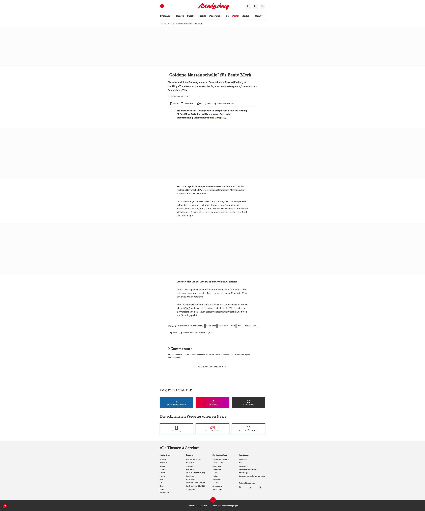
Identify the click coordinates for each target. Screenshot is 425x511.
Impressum (243, 459)
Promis (202, 15)
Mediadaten (216, 479)
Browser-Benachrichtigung (195, 473)
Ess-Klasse (190, 476)
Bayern (180, 15)
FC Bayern (163, 469)
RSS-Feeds (190, 469)
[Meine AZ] (262, 6)
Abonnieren (216, 466)
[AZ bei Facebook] (240, 487)
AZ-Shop (215, 483)
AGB (240, 463)
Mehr (258, 15)
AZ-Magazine (217, 486)
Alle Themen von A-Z (193, 459)
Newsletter (190, 463)
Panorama (214, 15)
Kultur (245, 15)
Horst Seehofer (232, 289)
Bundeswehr (223, 326)
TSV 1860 (163, 473)
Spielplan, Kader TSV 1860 (195, 486)
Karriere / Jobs (217, 463)
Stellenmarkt (190, 489)
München (165, 15)
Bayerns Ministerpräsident (212, 289)
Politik (235, 15)
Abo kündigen (244, 473)
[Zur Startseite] (213, 9)
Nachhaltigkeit (165, 493)
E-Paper (215, 473)
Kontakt (215, 476)
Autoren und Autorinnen (220, 459)
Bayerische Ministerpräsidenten (191, 326)
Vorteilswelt (190, 479)
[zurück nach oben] (213, 501)
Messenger (190, 466)
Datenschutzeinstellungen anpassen (252, 476)
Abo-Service (216, 469)
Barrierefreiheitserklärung (248, 469)
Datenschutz (243, 466)
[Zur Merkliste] (255, 6)
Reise (162, 489)
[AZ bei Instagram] (250, 487)
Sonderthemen (217, 489)
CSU (223, 117)
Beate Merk (214, 117)
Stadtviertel (164, 463)
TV (227, 15)
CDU (187, 308)
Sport (190, 15)
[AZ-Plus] (162, 6)
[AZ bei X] (260, 487)
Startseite (164, 23)
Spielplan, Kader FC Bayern (195, 483)
